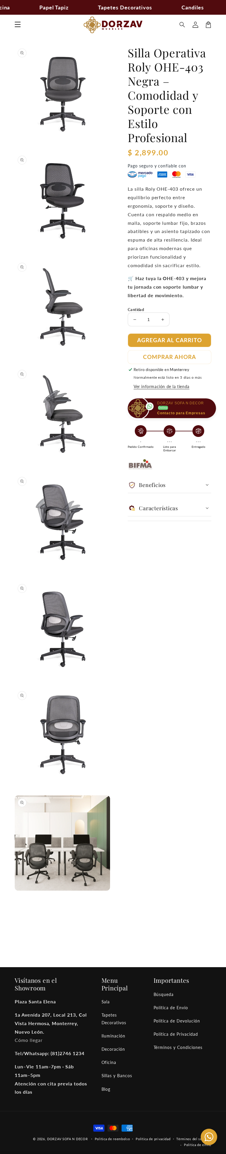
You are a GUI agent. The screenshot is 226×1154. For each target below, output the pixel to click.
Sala (106, 1001)
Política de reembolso (112, 1139)
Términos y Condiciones (178, 1047)
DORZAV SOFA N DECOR (67, 1139)
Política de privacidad (153, 1139)
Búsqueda (164, 994)
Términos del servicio (193, 1139)
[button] (182, 24)
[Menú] (17, 24)
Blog (106, 1089)
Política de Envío (171, 1007)
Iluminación (114, 1035)
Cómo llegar (29, 1040)
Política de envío (197, 1145)
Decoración (113, 1049)
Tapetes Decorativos (114, 1018)
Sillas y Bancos (117, 1075)
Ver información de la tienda (162, 386)
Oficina (109, 1062)
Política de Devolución (177, 1020)
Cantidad (136, 309)
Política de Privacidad (176, 1034)
